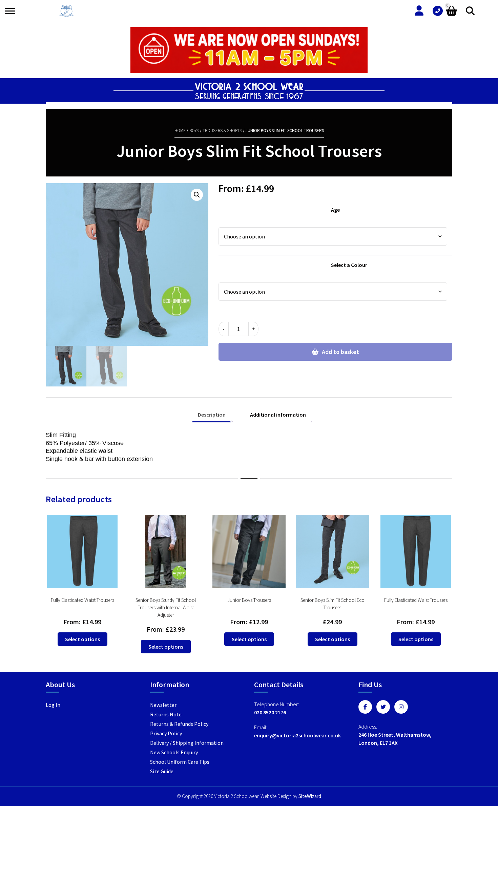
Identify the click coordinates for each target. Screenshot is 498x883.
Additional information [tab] (278, 414)
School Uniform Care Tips (179, 761)
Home (180, 130)
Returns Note (166, 714)
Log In (53, 704)
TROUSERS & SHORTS (222, 130)
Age (335, 209)
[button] (197, 195)
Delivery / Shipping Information (187, 742)
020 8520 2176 (270, 712)
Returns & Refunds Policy (179, 723)
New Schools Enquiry (174, 752)
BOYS (194, 130)
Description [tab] (212, 414)
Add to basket (340, 352)
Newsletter (163, 704)
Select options (82, 639)
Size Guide (161, 771)
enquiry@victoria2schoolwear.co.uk (297, 735)
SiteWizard (309, 796)
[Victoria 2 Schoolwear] (66, 11)
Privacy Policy (166, 733)
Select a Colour (349, 264)
